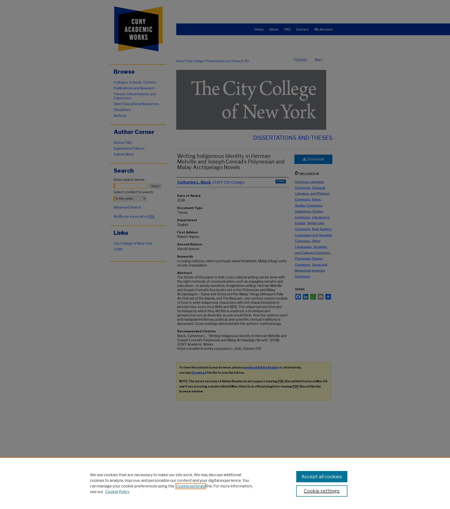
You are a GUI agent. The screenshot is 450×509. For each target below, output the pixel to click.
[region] (225, 483)
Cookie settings (190, 486)
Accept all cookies (321, 476)
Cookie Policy (117, 492)
